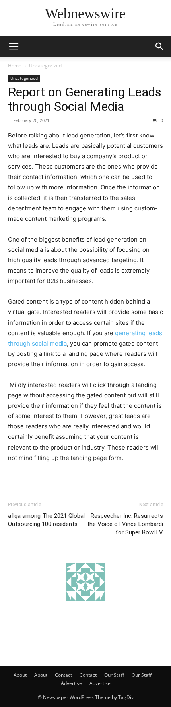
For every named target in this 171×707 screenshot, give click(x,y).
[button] (13, 46)
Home (14, 65)
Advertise (71, 683)
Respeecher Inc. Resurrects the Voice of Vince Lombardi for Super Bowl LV (125, 524)
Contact (63, 675)
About (20, 675)
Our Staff (114, 675)
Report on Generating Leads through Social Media (84, 99)
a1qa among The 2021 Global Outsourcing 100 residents (46, 520)
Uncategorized (45, 65)
